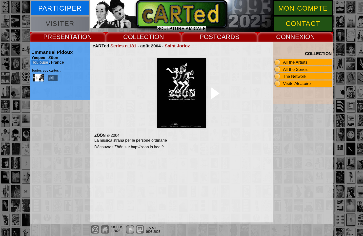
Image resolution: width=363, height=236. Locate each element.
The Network (294, 76)
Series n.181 (123, 45)
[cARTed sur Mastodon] (140, 232)
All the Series (295, 69)
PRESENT (58, 36)
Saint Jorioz (177, 45)
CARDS (228, 36)
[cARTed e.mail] (95, 232)
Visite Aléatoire (297, 83)
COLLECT (138, 36)
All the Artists (295, 62)
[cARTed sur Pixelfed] (130, 232)
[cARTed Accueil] (105, 232)
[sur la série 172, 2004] (38, 77)
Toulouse (40, 62)
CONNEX (289, 36)
